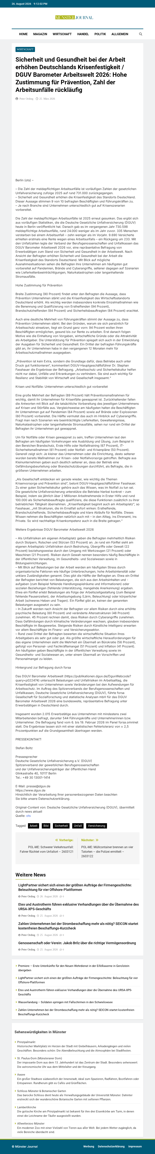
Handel (83, 34)
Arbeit (33, 826)
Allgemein (120, 34)
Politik (100, 34)
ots (28, 816)
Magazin (40, 34)
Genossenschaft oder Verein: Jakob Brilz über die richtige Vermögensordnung (77, 943)
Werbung (88, 1146)
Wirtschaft (62, 34)
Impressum (135, 1146)
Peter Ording (26, 98)
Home (23, 34)
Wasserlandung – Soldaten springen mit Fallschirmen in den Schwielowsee (65, 1002)
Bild (46, 826)
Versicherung (96, 826)
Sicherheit (61, 826)
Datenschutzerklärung (111, 1146)
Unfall (78, 826)
